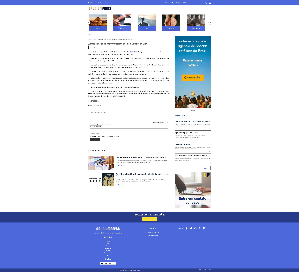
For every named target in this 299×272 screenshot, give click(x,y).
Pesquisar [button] (192, 110)
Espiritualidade (108, 248)
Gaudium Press (132, 52)
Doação (108, 246)
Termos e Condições (205, 270)
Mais (119, 166)
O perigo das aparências (182, 144)
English (172, 2)
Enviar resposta (157, 122)
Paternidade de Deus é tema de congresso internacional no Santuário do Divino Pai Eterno (142, 175)
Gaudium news (92, 39)
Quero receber (149, 219)
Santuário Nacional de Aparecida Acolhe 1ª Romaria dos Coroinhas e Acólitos (141, 157)
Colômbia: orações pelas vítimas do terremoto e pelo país (192, 121)
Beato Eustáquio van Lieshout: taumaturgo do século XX (192, 156)
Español (166, 2)
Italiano (178, 2)
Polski (184, 2)
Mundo (108, 250)
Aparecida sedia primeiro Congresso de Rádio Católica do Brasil (118, 44)
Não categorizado (108, 253)
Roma (108, 255)
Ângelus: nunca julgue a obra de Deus (186, 133)
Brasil (91, 34)
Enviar (95, 139)
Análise (108, 241)
